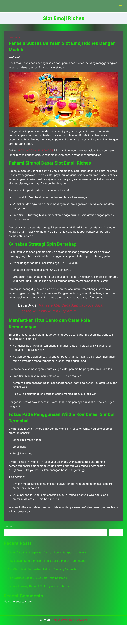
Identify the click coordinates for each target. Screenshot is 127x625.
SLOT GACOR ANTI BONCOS (69, 620)
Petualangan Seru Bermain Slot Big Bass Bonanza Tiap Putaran (47, 560)
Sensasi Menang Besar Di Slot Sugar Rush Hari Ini (39, 586)
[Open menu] (120, 6)
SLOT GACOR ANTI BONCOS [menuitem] (35, 150)
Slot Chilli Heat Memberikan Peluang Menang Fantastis (42, 569)
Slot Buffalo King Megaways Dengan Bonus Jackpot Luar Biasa (47, 552)
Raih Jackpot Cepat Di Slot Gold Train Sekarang (37, 577)
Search (8, 527)
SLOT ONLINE (15, 37)
